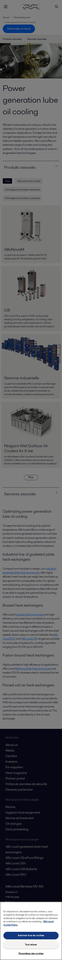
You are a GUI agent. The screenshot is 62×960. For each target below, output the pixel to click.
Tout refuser (31, 944)
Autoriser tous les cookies (31, 935)
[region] (31, 931)
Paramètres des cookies (31, 953)
